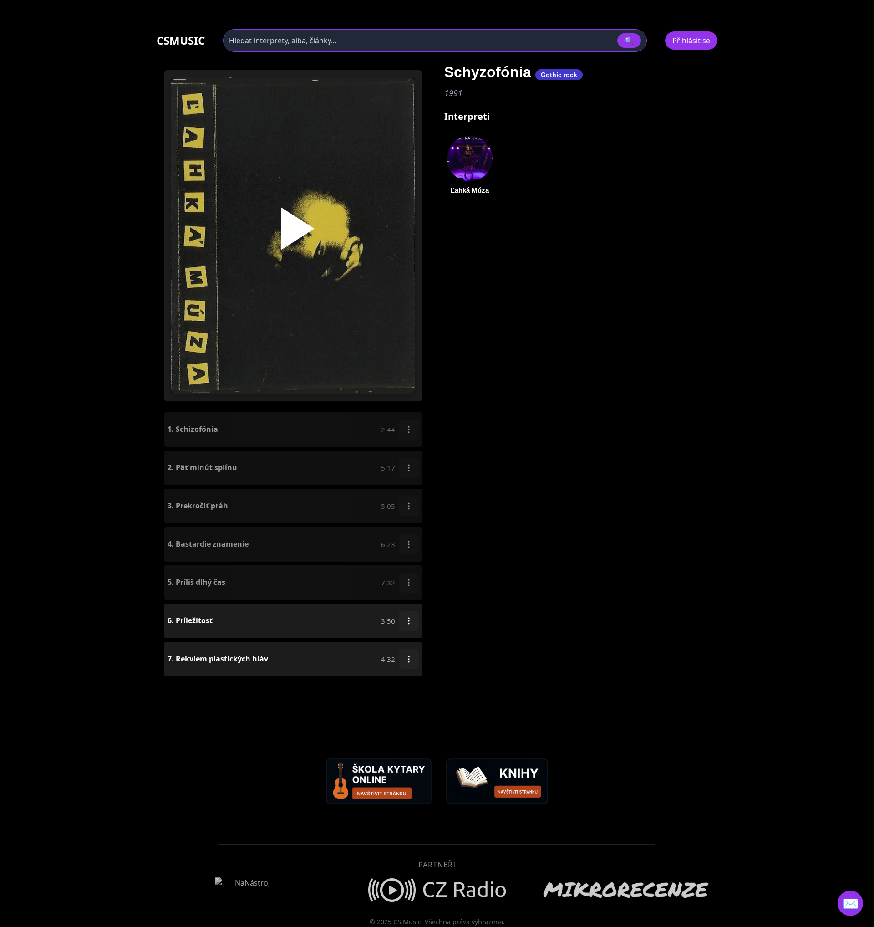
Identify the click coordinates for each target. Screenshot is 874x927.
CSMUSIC (181, 40)
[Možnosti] (409, 430)
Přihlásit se (691, 41)
